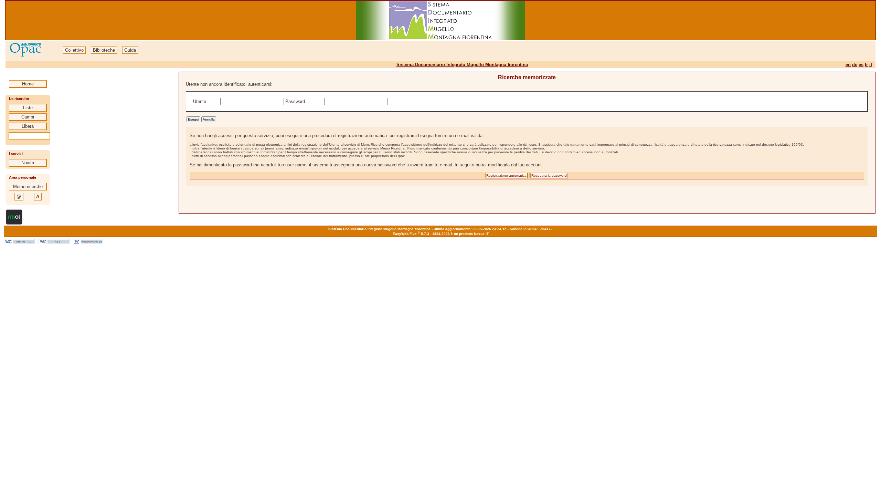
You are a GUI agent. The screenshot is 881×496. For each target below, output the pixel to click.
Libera (27, 126)
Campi (27, 117)
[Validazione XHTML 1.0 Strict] (19, 242)
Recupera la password (549, 175)
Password (295, 101)
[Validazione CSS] (54, 242)
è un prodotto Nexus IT (470, 234)
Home (28, 83)
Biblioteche (104, 50)
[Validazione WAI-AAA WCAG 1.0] (87, 242)
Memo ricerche (28, 186)
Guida (130, 50)
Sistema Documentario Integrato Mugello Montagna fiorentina (462, 64)
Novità (27, 162)
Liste (28, 107)
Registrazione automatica (506, 175)
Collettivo (74, 50)
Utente (199, 101)
